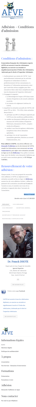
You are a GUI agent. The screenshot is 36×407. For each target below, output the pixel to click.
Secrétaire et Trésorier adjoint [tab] (13, 215)
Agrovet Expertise (18, 268)
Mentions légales (6, 348)
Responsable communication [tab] (12, 218)
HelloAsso (16, 153)
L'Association (5, 362)
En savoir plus (18, 284)
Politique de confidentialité (10, 351)
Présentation (5, 376)
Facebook (22, 291)
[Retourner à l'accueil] (12, 10)
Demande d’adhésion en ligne (10, 390)
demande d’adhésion (8, 146)
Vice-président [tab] (18, 204)
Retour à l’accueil (29, 194)
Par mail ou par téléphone (9, 401)
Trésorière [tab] (6, 211)
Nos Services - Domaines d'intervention (13, 366)
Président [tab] (5, 204)
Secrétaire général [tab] (23, 208)
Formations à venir (7, 380)
